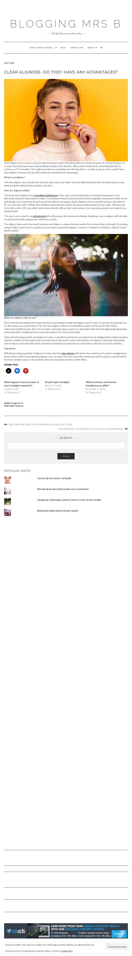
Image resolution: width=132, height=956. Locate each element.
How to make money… (42, 48)
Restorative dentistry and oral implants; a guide (40, 424)
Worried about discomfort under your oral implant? (63, 489)
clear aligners (67, 353)
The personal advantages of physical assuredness (90, 429)
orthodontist (39, 216)
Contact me (77, 48)
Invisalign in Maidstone (45, 195)
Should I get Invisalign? (57, 382)
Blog (63, 48)
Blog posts (19, 406)
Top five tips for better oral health (54, 478)
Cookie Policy (66, 951)
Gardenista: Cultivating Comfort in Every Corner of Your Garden (69, 500)
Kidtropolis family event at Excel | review (57, 510)
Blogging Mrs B (66, 24)
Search (66, 456)
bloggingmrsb (17, 403)
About (91, 48)
